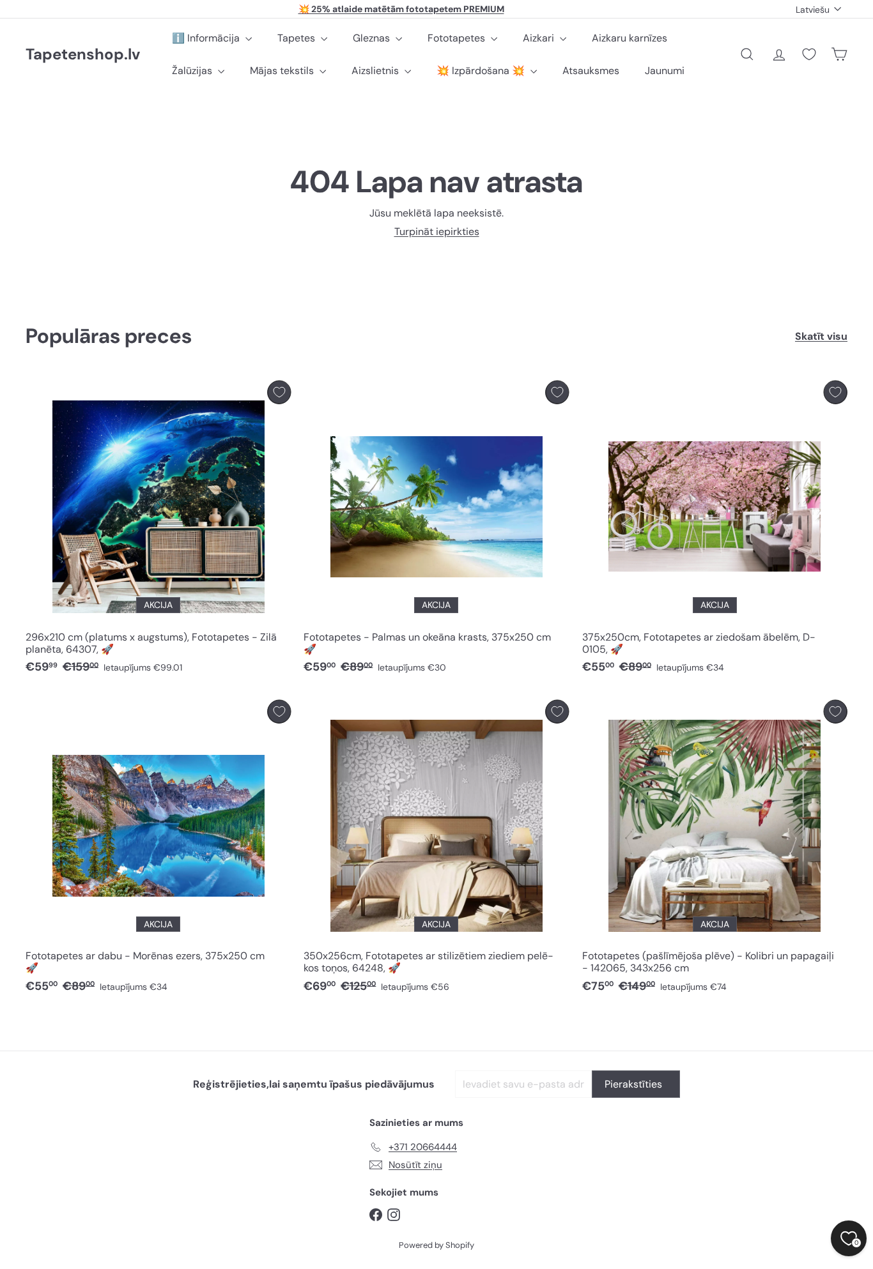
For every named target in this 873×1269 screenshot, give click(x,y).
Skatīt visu (821, 336)
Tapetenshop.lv (83, 54)
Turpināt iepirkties (436, 231)
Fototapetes (458, 38)
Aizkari (540, 38)
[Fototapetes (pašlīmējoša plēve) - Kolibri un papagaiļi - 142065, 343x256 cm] (714, 850)
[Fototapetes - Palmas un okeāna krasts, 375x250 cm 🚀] (436, 530)
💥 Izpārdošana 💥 (481, 70)
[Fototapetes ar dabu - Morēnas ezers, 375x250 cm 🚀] (158, 850)
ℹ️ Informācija (207, 38)
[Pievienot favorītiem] (279, 392)
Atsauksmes (590, 70)
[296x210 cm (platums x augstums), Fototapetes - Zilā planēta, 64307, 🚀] (158, 530)
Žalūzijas (193, 70)
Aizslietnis (376, 70)
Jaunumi (664, 70)
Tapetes (297, 38)
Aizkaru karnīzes (629, 38)
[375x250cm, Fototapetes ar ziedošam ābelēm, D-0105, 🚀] (714, 530)
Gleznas (372, 38)
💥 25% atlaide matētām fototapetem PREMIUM (401, 9)
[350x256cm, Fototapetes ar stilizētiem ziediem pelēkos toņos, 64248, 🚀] (436, 850)
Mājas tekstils (283, 70)
